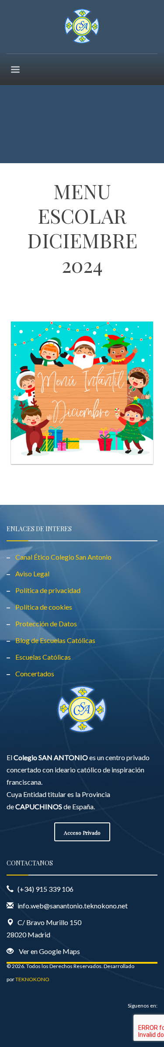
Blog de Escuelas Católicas (55, 640)
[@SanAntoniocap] (16, 1031)
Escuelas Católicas (43, 657)
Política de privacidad (47, 590)
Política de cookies (43, 607)
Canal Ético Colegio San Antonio (63, 557)
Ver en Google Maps (49, 951)
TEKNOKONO (32, 979)
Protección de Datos (46, 623)
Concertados (34, 673)
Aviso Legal (32, 573)
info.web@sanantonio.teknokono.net (72, 905)
